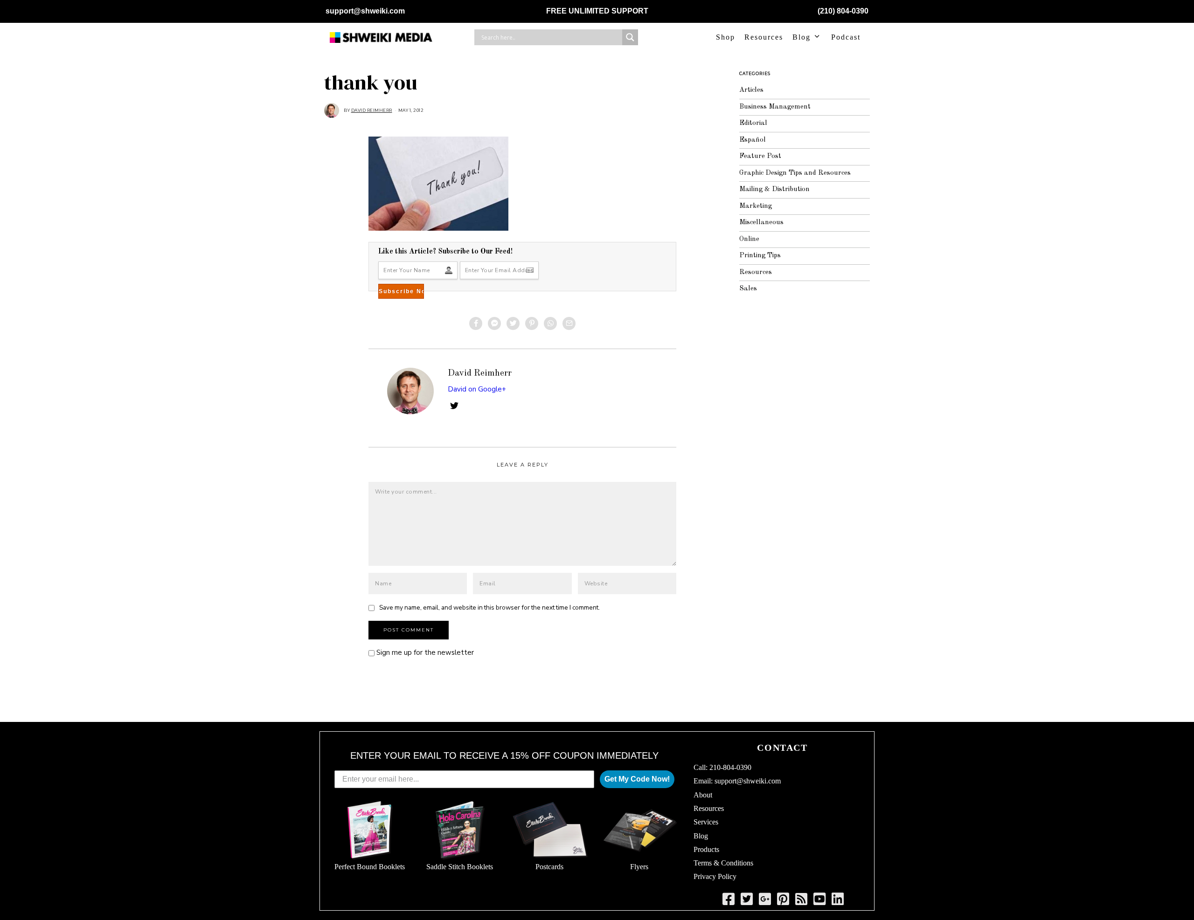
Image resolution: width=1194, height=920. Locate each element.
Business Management (775, 106)
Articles (751, 90)
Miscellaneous (761, 222)
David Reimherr (480, 373)
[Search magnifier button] (630, 37)
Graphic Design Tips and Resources (795, 173)
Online (749, 239)
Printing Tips (760, 255)
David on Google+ (477, 389)
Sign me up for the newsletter (424, 652)
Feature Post (760, 156)
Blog (801, 37)
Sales (748, 288)
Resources (763, 37)
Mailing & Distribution (774, 189)
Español (752, 140)
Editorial (753, 123)
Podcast (846, 37)
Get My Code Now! (637, 779)
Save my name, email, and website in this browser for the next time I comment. (489, 607)
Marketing (755, 206)
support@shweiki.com (365, 11)
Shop (725, 37)
